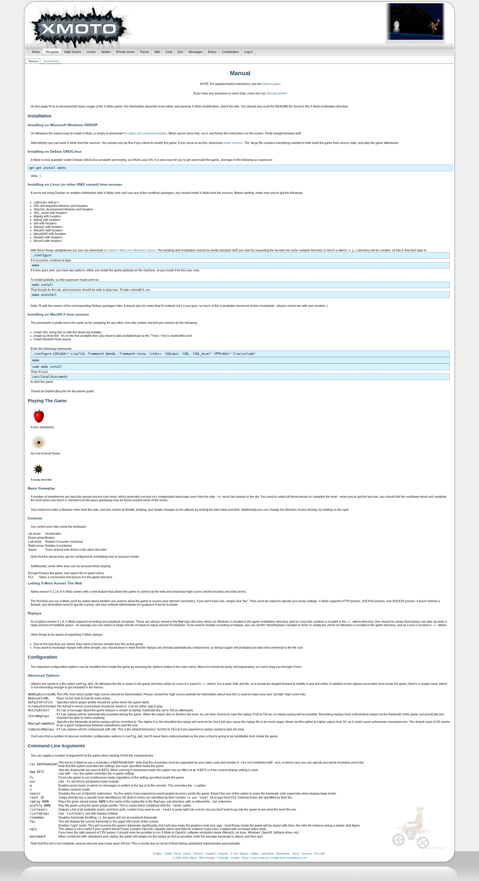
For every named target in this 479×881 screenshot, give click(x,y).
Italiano (255, 853)
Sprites (106, 52)
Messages (196, 52)
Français (222, 853)
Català (168, 853)
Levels (91, 52)
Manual (33, 61)
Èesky (177, 853)
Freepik (274, 857)
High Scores (72, 52)
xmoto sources (233, 143)
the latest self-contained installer (145, 133)
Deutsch (198, 853)
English (157, 853)
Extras (212, 52)
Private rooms (125, 52)
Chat (169, 52)
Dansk (187, 853)
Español (210, 853)
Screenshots (51, 61)
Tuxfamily (223, 857)
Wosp (245, 857)
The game (52, 52)
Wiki (157, 52)
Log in (248, 52)
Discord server (276, 93)
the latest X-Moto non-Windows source (130, 250)
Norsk (295, 853)
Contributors (230, 52)
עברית (234, 853)
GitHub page (270, 84)
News (36, 52)
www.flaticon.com (296, 857)
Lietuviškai (267, 853)
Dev (180, 52)
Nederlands (283, 853)
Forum (144, 52)
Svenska (306, 853)
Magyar (244, 853)
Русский (319, 853)
